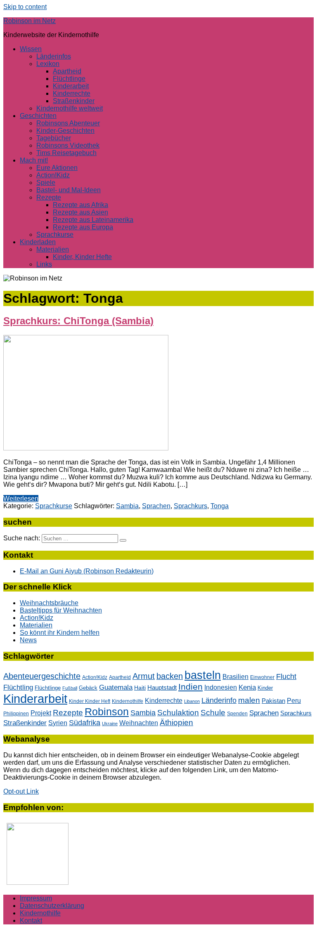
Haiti (140, 688)
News (28, 639)
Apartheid (67, 71)
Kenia (247, 687)
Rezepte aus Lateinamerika (93, 219)
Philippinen (16, 714)
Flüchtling (18, 687)
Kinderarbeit (71, 86)
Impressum (36, 898)
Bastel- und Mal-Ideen (68, 189)
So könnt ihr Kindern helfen (59, 632)
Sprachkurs (190, 505)
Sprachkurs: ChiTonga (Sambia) (78, 320)
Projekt (41, 713)
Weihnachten (138, 722)
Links (44, 264)
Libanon (192, 701)
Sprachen (156, 505)
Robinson (107, 711)
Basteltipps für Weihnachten (61, 610)
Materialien (52, 249)
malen (249, 700)
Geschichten (38, 115)
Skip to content (25, 6)
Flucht (286, 676)
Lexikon (47, 63)
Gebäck (88, 688)
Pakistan (273, 700)
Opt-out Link (21, 791)
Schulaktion (178, 712)
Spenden (237, 713)
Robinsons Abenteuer (68, 123)
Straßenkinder (74, 100)
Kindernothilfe (127, 701)
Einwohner (262, 677)
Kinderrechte (71, 93)
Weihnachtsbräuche (49, 602)
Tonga (220, 505)
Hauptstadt (162, 687)
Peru (294, 700)
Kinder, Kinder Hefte (82, 256)
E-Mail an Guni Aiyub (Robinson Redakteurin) (87, 571)
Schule (213, 712)
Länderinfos (53, 56)
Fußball (69, 688)
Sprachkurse (54, 234)
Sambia (127, 505)
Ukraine (110, 723)
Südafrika (84, 723)
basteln (203, 675)
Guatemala (115, 687)
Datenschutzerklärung (52, 905)
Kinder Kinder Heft (89, 701)
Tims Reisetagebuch (66, 152)
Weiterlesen (20, 498)
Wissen (31, 48)
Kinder (265, 688)
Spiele (45, 182)
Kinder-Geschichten (65, 130)
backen (169, 676)
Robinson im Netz (29, 20)
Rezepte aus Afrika (80, 204)
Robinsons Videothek (67, 145)
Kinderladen (38, 241)
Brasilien (235, 676)
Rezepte (48, 197)
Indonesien (220, 687)
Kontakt (31, 920)
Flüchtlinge (69, 78)
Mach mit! (34, 160)
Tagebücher (53, 137)
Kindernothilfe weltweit (69, 108)
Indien (190, 686)
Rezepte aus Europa (83, 227)
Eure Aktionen (57, 167)
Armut (143, 676)
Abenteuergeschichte (41, 676)
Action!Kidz (53, 175)
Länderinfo (219, 700)
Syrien (57, 722)
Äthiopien (176, 722)
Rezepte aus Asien (80, 212)
